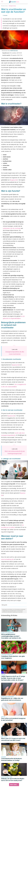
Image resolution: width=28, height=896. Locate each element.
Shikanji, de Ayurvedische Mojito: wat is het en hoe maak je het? (13, 779)
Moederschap (4, 5)
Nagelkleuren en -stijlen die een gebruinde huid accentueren (12, 699)
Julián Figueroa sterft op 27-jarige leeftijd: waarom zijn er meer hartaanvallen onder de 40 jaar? (13, 678)
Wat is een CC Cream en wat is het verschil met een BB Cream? (13, 739)
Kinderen (3, 757)
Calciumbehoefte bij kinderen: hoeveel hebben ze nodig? (11, 759)
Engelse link (13, 180)
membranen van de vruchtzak (11, 228)
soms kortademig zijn (7, 559)
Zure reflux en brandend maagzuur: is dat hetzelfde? (13, 719)
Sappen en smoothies (6, 777)
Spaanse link (15, 365)
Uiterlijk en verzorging (7, 632)
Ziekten (3, 674)
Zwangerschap (12, 5)
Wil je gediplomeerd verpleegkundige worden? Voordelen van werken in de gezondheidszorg (11, 636)
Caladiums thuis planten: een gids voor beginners (13, 657)
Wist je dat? (4, 736)
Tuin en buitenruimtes (7, 654)
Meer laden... (14, 784)
